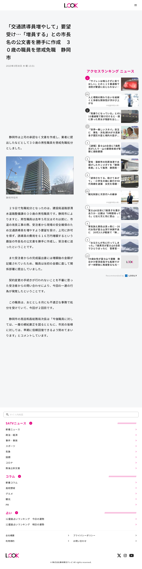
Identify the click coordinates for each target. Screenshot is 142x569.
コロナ (9, 462)
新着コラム (12, 482)
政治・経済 (12, 435)
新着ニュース (13, 429)
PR (7, 504)
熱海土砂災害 (13, 468)
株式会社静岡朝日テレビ (62, 562)
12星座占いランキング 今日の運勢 (25, 519)
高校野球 (10, 488)
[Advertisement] (40, 104)
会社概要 (10, 535)
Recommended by (115, 275)
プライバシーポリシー (84, 535)
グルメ (9, 493)
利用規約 (10, 540)
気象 (8, 451)
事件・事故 (12, 440)
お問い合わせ (80, 540)
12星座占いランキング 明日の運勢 (25, 524)
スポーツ (10, 446)
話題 (8, 457)
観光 (8, 499)
